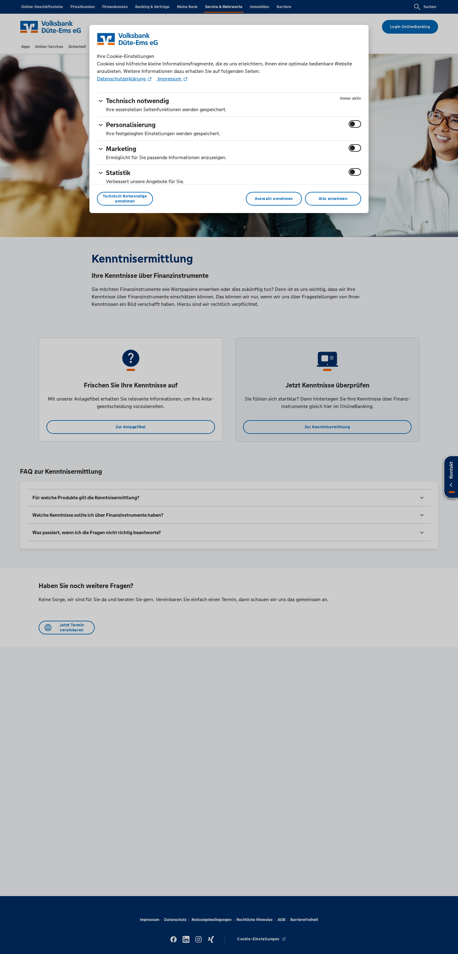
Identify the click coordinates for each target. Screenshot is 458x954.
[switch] (355, 124)
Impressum (169, 79)
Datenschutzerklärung (122, 79)
